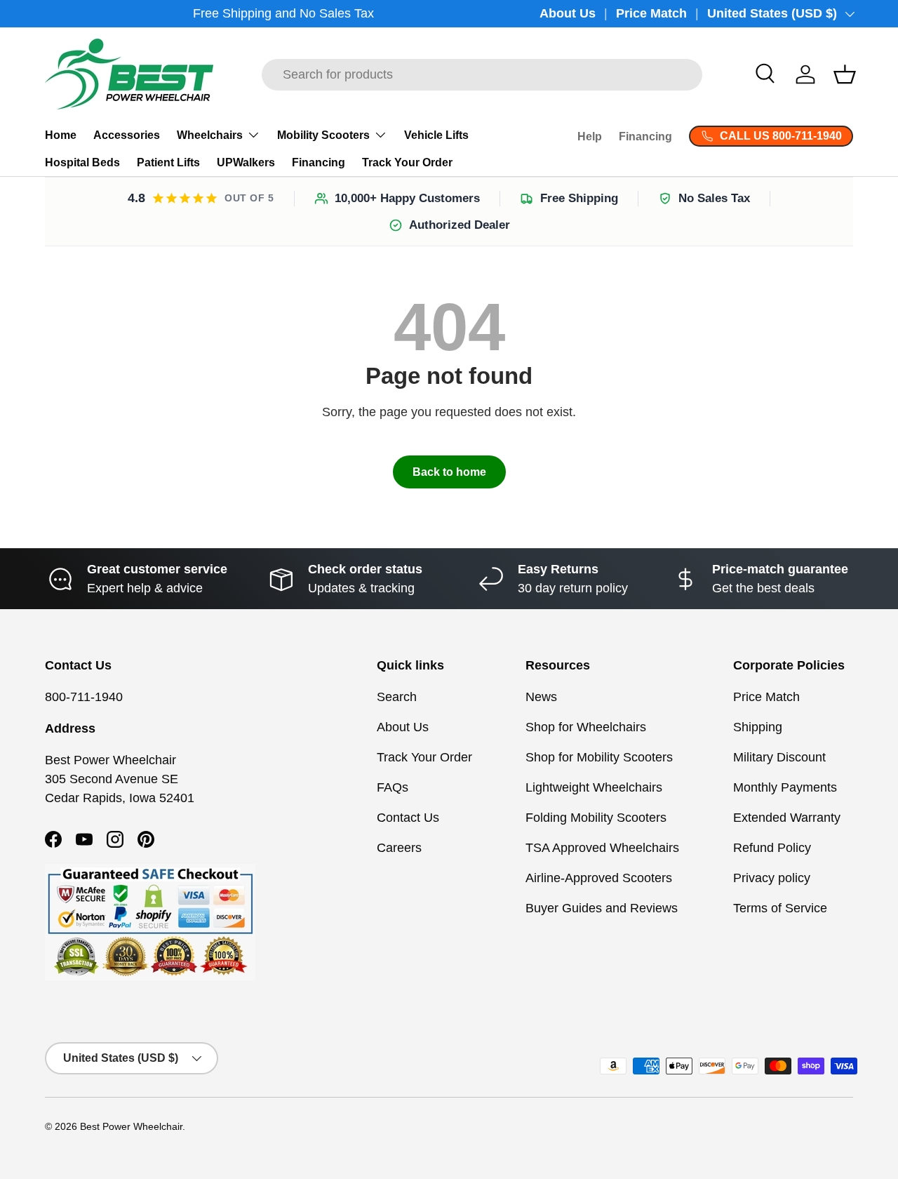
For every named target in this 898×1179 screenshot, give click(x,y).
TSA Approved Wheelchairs (602, 848)
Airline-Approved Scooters (598, 878)
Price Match (651, 13)
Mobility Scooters (323, 135)
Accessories (126, 135)
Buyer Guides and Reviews (601, 908)
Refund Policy (772, 848)
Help (589, 136)
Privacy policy (771, 878)
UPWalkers (246, 162)
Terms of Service (780, 908)
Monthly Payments (785, 787)
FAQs (392, 787)
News (541, 697)
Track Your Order (407, 162)
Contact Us (408, 818)
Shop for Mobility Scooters (599, 757)
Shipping (757, 727)
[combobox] (482, 75)
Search (397, 697)
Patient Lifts (168, 162)
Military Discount (779, 757)
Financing (318, 162)
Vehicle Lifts (436, 135)
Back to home (449, 472)
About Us (568, 13)
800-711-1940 (84, 697)
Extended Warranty (786, 818)
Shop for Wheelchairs (585, 727)
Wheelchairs (210, 135)
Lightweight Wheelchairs (593, 787)
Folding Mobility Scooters (595, 818)
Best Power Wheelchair (131, 1126)
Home (60, 135)
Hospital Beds (82, 162)
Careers (399, 848)
